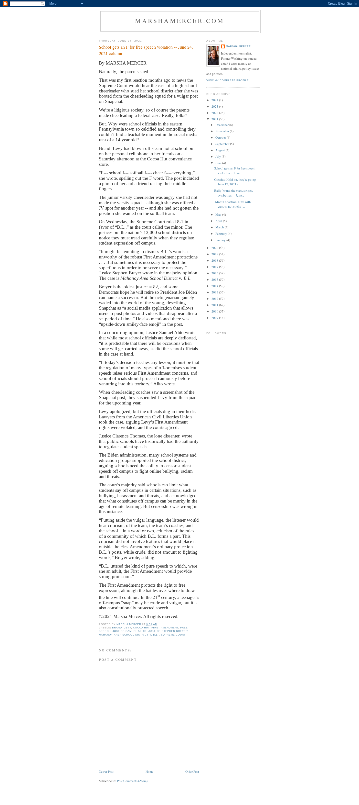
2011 (215, 305)
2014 (215, 286)
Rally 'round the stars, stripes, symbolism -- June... (233, 193)
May (218, 214)
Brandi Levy (121, 627)
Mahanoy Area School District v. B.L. (129, 634)
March (220, 227)
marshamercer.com (179, 20)
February (221, 233)
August (220, 150)
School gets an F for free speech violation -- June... (234, 170)
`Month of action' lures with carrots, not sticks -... (232, 204)
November (222, 131)
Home (149, 771)
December (222, 125)
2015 (215, 279)
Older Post (192, 771)
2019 (215, 254)
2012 (215, 298)
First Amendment (164, 627)
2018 (215, 260)
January (220, 240)
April (219, 221)
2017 (215, 267)
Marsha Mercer (238, 46)
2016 (215, 273)
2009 (215, 317)
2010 (215, 311)
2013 (215, 292)
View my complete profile (227, 80)
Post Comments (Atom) (132, 781)
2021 (215, 119)
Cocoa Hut (141, 627)
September (222, 144)
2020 (215, 248)
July (218, 156)
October (221, 137)
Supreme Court (173, 634)
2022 (215, 113)
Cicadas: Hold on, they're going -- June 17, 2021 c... (236, 182)
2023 (215, 106)
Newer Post (106, 771)
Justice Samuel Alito (130, 631)
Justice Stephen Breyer (168, 631)
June (218, 163)
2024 (215, 100)
